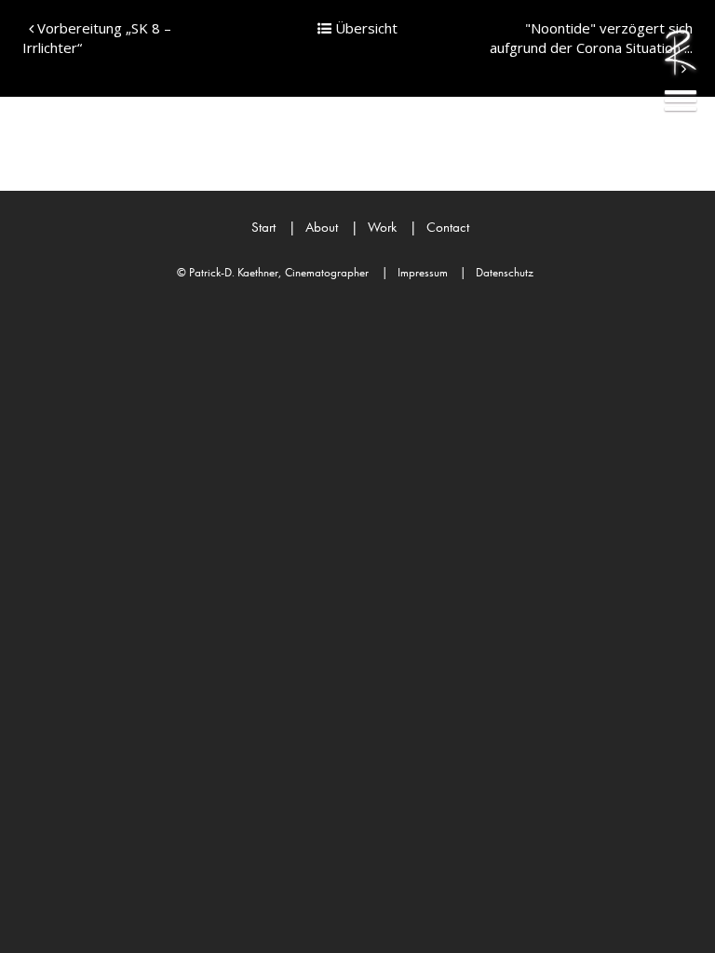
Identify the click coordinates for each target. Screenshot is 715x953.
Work (374, 227)
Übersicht (364, 28)
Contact (439, 227)
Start (263, 227)
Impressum (415, 272)
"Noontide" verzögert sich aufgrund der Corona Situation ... (591, 38)
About (313, 227)
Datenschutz (496, 272)
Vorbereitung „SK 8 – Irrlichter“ (96, 38)
